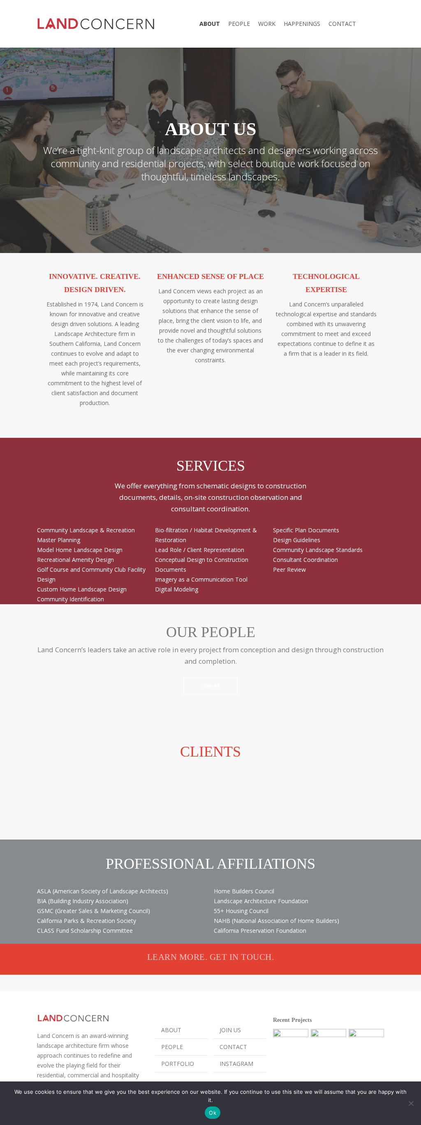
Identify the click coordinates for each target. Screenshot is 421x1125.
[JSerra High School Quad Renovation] (328, 1046)
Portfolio (177, 1063)
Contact (233, 1047)
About (171, 1030)
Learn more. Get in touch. (210, 957)
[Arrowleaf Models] (366, 1046)
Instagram (236, 1063)
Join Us (230, 1030)
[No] (411, 1103)
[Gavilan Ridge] (290, 1046)
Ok (212, 1112)
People (172, 1047)
